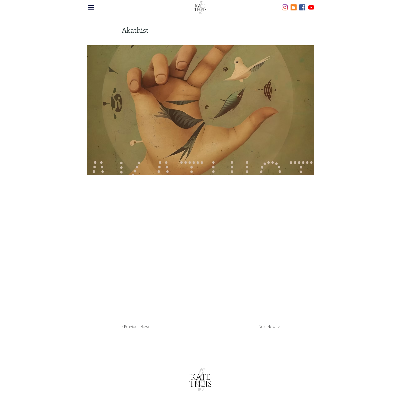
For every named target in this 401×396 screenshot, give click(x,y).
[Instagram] (285, 7)
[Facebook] (302, 7)
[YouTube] (311, 7)
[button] (91, 7)
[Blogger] (294, 7)
